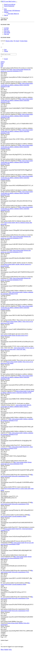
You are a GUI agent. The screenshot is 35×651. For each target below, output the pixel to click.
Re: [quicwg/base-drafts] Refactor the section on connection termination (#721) (16, 70)
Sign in (6, 15)
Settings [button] (6, 12)
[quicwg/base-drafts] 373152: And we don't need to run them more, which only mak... (17, 348)
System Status (23, 41)
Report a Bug (9, 41)
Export (6, 59)
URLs (10, 649)
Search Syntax (8, 10)
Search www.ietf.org (9, 4)
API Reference (16, 10)
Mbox (2, 649)
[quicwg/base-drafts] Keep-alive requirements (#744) (15, 610)
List (2, 66)
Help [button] (5, 9)
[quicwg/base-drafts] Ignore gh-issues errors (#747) (14, 335)
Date (5, 49)
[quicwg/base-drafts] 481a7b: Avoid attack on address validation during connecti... (16, 405)
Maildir (6, 649)
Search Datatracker (9, 6)
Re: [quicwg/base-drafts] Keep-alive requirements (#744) (17, 475)
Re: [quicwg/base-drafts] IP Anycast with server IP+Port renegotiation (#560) (17, 543)
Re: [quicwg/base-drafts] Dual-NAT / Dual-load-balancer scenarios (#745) (17, 447)
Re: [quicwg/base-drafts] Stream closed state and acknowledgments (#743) (16, 462)
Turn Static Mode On (13, 13)
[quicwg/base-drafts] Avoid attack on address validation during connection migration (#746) (17, 391)
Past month (7, 32)
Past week (7, 31)
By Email (16, 41)
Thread (6, 51)
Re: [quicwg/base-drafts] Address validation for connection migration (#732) (17, 292)
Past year (6, 34)
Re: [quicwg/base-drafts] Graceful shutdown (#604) (15, 515)
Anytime (6, 28)
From (2, 63)
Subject (3, 61)
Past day (6, 29)
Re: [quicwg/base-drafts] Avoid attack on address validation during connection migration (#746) (17, 85)
